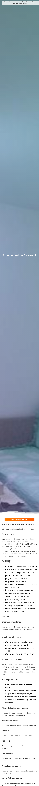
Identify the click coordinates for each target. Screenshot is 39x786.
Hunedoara (12, 2)
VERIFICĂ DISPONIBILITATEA (19, 519)
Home (5, 2)
